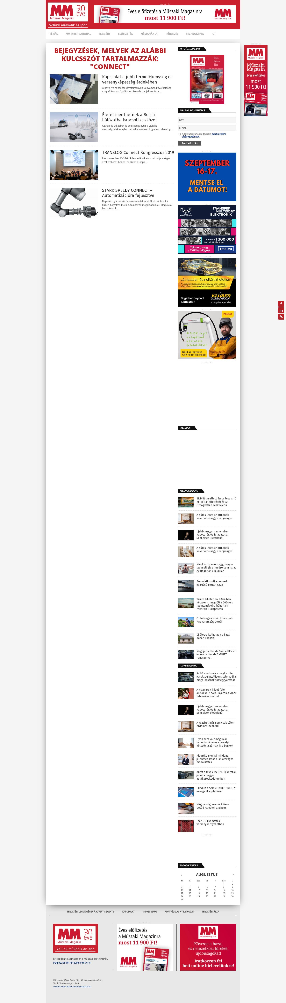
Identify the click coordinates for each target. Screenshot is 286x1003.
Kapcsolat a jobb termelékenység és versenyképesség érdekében (137, 79)
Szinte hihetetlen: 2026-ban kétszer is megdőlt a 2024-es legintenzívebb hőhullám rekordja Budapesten (215, 604)
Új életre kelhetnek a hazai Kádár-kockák (213, 636)
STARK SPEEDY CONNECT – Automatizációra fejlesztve (128, 193)
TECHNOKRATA (195, 34)
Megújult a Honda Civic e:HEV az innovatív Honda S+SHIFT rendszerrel (216, 655)
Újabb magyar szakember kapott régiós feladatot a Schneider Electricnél (212, 535)
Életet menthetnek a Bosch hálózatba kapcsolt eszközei (129, 117)
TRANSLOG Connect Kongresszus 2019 (138, 152)
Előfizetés (125, 34)
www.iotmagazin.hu (82, 986)
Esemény (104, 34)
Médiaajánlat (150, 34)
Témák (54, 34)
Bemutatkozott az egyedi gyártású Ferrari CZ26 (212, 583)
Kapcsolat (128, 912)
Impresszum (150, 912)
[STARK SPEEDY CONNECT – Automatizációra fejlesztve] (74, 216)
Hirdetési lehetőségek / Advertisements (90, 912)
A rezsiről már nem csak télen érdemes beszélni (215, 724)
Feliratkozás (190, 143)
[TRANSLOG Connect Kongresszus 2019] (74, 179)
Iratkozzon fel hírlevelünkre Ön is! (72, 962)
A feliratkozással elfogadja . (204, 135)
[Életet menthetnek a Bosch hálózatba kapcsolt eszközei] (74, 141)
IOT (213, 34)
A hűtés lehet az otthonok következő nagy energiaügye (214, 516)
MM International (78, 34)
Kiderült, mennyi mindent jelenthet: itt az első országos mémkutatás (215, 759)
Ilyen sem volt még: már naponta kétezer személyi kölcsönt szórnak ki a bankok (215, 742)
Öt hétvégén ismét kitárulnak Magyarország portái (215, 620)
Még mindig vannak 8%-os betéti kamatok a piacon (213, 806)
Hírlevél (172, 34)
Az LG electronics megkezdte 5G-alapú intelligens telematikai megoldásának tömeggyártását (216, 677)
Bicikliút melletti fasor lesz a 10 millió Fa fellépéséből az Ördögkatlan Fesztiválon (216, 502)
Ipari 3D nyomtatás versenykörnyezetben (210, 823)
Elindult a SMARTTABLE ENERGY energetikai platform (216, 790)
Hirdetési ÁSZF (210, 912)
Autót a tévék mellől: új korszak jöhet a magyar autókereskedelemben (216, 775)
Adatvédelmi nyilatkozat (179, 912)
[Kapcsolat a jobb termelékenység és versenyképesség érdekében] (74, 103)
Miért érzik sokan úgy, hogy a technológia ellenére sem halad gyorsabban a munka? (216, 568)
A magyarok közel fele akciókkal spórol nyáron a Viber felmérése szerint (216, 693)
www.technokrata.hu (62, 986)
